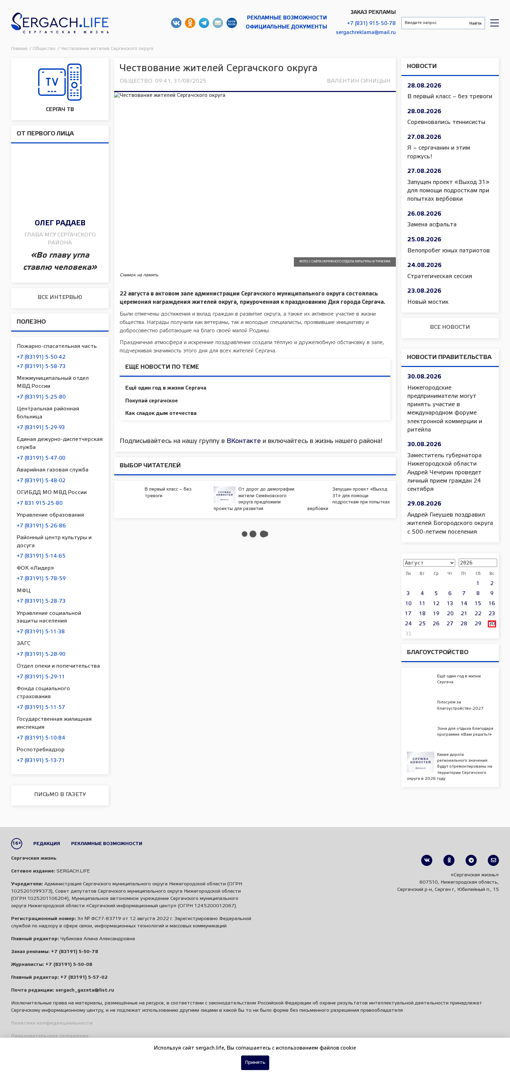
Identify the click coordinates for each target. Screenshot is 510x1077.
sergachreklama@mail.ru (366, 32)
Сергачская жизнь (60, 23)
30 (492, 623)
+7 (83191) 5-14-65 (41, 556)
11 (422, 603)
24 (408, 623)
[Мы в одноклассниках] (448, 860)
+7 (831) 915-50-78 (371, 23)
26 (436, 623)
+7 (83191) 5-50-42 (41, 357)
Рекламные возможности (287, 18)
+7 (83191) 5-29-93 (41, 427)
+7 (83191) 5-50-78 (74, 952)
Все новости (450, 327)
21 (464, 613)
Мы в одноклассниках (190, 23)
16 (491, 603)
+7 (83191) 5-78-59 (41, 578)
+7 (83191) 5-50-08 (68, 964)
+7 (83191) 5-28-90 (41, 654)
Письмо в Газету (60, 794)
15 (478, 603)
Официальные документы (286, 27)
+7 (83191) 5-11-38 (41, 631)
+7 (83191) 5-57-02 (84, 977)
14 (464, 603)
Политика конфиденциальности (52, 1023)
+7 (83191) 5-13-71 (41, 760)
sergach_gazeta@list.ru (218, 23)
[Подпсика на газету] (493, 860)
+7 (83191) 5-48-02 (41, 480)
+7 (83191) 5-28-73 (41, 601)
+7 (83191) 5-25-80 (41, 397)
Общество (136, 81)
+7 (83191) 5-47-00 (41, 458)
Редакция (46, 844)
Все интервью (59, 297)
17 (408, 613)
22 (478, 613)
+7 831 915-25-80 (39, 503)
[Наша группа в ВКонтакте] (426, 860)
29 (478, 623)
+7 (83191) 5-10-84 (41, 738)
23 (491, 613)
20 (450, 613)
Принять (255, 1062)
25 (422, 623)
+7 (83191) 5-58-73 (41, 366)
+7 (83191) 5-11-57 (41, 707)
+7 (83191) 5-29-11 (41, 677)
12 (436, 603)
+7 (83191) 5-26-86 (41, 526)
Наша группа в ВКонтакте (176, 23)
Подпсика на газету (232, 23)
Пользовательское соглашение (49, 1036)
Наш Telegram (204, 23)
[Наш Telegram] (471, 860)
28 (463, 623)
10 (408, 603)
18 (422, 613)
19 (436, 613)
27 (450, 623)
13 (450, 603)
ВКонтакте (244, 441)
